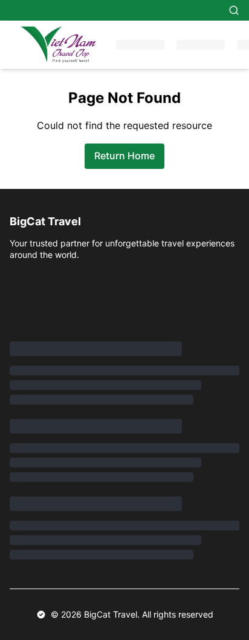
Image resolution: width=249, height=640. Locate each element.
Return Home (124, 156)
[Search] (233, 10)
